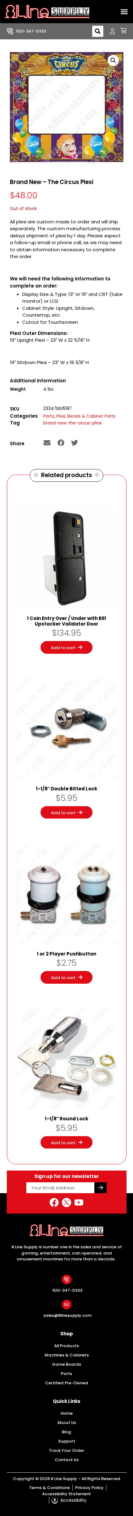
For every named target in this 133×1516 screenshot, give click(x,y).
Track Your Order (66, 1450)
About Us (66, 1423)
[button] (124, 12)
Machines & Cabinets (67, 1355)
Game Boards (66, 1364)
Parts (48, 416)
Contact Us (67, 1460)
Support (66, 1441)
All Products (66, 1346)
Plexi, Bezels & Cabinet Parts (85, 416)
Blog (66, 1432)
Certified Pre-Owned (66, 1383)
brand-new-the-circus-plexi (72, 423)
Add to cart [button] (63, 648)
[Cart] (121, 30)
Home (67, 1413)
